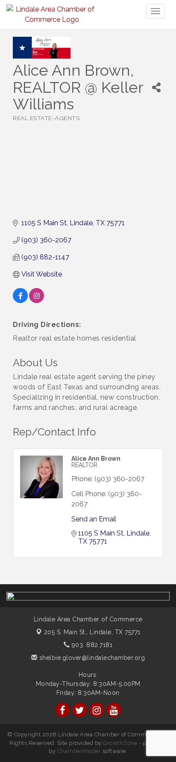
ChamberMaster (79, 751)
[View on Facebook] (20, 301)
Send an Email (93, 519)
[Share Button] (156, 87)
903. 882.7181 (91, 644)
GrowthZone (120, 743)
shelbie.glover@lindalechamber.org (91, 657)
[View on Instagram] (36, 301)
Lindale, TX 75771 (92, 632)
